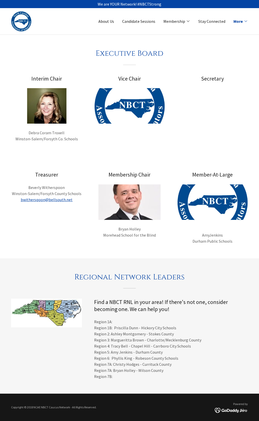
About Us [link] (106, 21)
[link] (21, 20)
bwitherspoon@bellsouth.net (47, 199)
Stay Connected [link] (211, 21)
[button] (176, 21)
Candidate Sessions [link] (138, 21)
